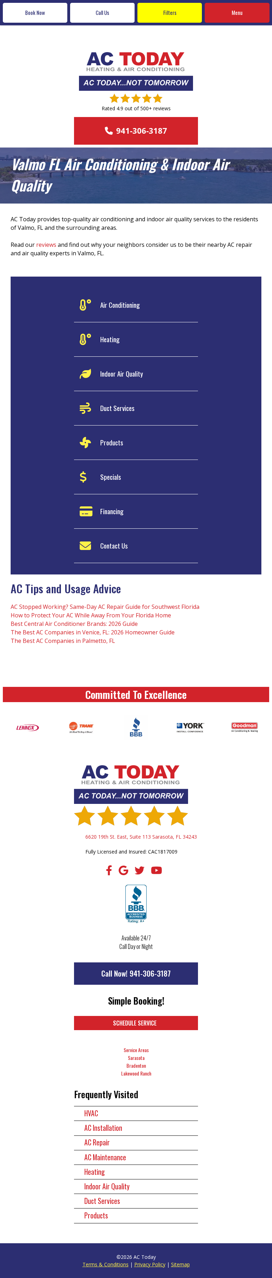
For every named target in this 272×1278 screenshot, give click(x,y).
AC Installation (103, 1128)
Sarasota (136, 1057)
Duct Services (102, 1201)
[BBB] (136, 904)
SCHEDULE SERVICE (135, 1023)
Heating (94, 1172)
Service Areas (136, 1050)
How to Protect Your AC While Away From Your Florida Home (91, 615)
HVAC (91, 1113)
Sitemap (180, 1264)
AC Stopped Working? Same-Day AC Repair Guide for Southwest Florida (105, 607)
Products (96, 1215)
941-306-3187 (150, 973)
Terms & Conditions (106, 1264)
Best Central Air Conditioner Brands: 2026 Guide (74, 624)
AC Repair (97, 1142)
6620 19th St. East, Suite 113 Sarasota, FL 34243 (141, 836)
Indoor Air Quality (107, 1186)
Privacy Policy (149, 1264)
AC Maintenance (105, 1157)
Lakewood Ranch (136, 1073)
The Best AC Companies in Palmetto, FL (63, 641)
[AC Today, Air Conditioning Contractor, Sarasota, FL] (136, 727)
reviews (46, 245)
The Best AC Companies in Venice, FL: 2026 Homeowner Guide (93, 632)
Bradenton (136, 1065)
